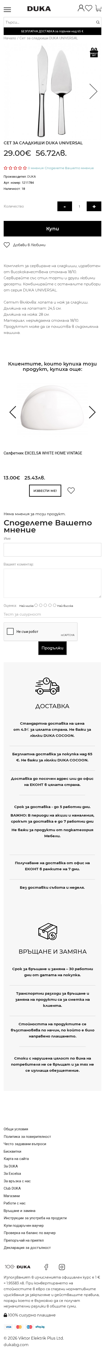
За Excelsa (12, 1173)
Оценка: (10, 605)
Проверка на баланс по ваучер (30, 1233)
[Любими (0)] (88, 8)
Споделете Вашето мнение (69, 168)
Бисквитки (12, 1151)
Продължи (52, 648)
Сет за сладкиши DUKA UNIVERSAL (49, 38)
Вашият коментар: (19, 564)
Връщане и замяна (19, 1211)
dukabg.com (16, 1344)
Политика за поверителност (27, 1136)
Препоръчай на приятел (24, 1240)
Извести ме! (45, 491)
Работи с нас (15, 1203)
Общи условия (16, 1129)
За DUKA (11, 1166)
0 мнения (36, 168)
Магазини (12, 1196)
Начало (10, 38)
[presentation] (10, 411)
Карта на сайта (16, 1159)
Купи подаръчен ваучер (24, 1225)
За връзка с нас (17, 1181)
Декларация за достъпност (27, 1248)
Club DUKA (12, 1188)
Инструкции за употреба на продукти (35, 1218)
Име (7, 538)
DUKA (31, 176)
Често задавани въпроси (25, 1144)
